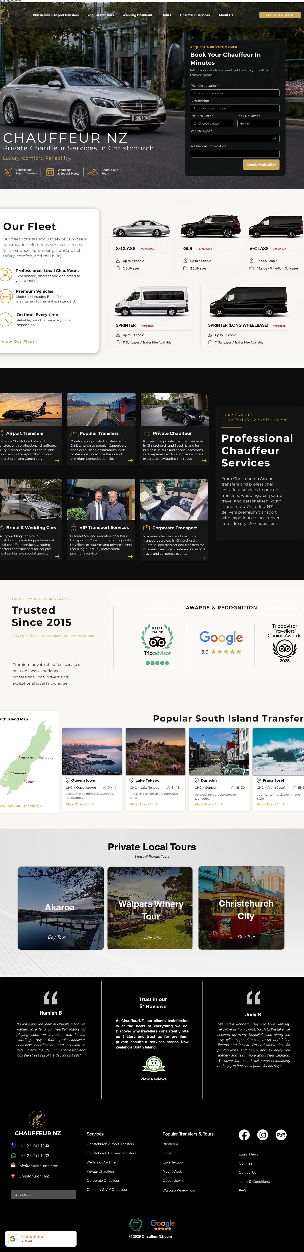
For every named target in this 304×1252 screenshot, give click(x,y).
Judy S (253, 1014)
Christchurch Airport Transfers (110, 1144)
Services (95, 1134)
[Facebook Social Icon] (244, 1134)
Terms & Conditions (254, 1181)
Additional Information (208, 146)
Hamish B (51, 1013)
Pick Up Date (202, 116)
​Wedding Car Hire (101, 1162)
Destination (201, 101)
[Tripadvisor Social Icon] (281, 1134)
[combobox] (235, 138)
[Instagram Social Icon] (262, 1134)
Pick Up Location (205, 86)
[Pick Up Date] (195, 123)
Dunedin (169, 1153)
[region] (56, 909)
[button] (196, 15)
